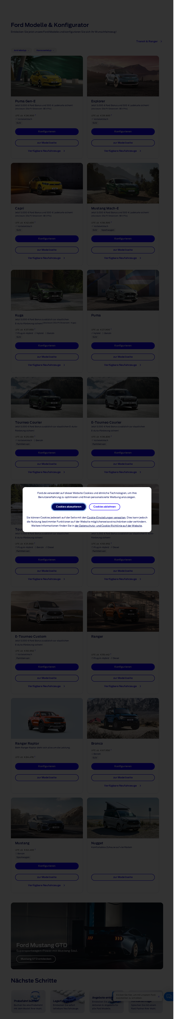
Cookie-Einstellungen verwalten (105, 518)
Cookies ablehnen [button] (104, 507)
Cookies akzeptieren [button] (68, 507)
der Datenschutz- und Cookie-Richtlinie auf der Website (107, 526)
